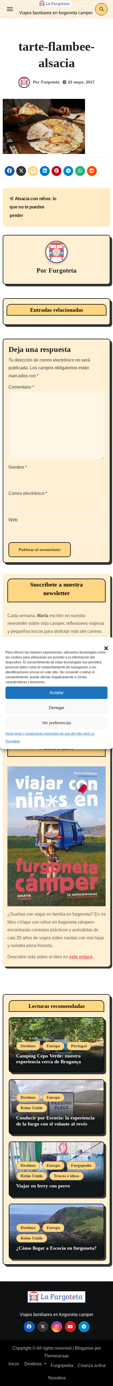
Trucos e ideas (66, 1176)
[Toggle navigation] (9, 9)
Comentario (21, 387)
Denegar (56, 707)
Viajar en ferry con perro (43, 1186)
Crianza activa (92, 1365)
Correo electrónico (28, 493)
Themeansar (56, 1356)
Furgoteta (50, 82)
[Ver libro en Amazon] (56, 836)
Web (13, 519)
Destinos (28, 1046)
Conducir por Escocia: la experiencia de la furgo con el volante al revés (55, 1121)
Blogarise (84, 1348)
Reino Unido (32, 1108)
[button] (103, 645)
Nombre (18, 467)
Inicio (13, 1363)
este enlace (81, 956)
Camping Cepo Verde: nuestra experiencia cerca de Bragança (48, 1059)
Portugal (79, 1046)
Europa (53, 1046)
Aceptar (57, 692)
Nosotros (56, 1378)
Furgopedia (81, 1165)
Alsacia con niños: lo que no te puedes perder (33, 207)
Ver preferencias (56, 722)
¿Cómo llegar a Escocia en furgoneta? (56, 1248)
